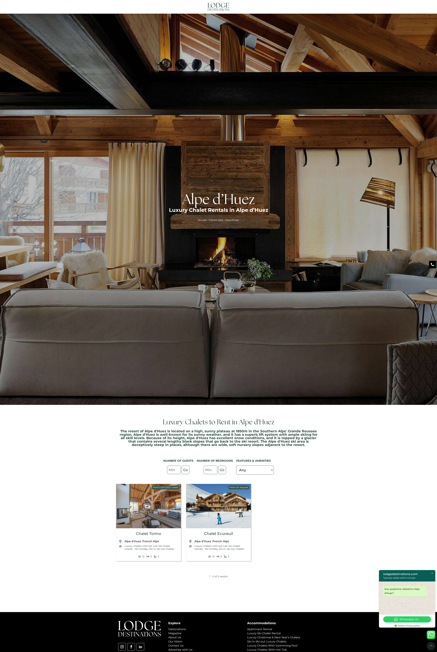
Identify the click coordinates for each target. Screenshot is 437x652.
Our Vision (175, 641)
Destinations (177, 629)
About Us (174, 637)
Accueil (202, 220)
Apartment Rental (259, 629)
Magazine (174, 633)
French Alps (216, 220)
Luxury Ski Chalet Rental (264, 633)
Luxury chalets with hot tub (140, 546)
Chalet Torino (148, 533)
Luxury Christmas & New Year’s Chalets (273, 637)
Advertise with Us (180, 649)
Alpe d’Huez (132, 541)
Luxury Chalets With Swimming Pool (272, 645)
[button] (316, 7)
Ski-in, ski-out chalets (161, 548)
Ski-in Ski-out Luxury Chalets (266, 641)
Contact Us (176, 645)
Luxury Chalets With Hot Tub (267, 649)
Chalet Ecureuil (218, 533)
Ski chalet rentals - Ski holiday (147, 547)
